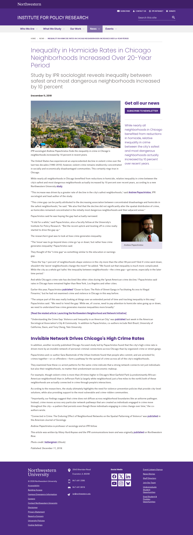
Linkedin (128, 476)
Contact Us (141, 11)
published (67, 289)
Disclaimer (33, 508)
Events (109, 29)
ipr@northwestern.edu (81, 494)
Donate (172, 11)
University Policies (36, 521)
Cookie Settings (35, 525)
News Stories (149, 474)
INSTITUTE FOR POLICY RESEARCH (52, 18)
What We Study (52, 29)
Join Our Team (149, 483)
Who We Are (27, 29)
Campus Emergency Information (42, 494)
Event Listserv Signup (153, 470)
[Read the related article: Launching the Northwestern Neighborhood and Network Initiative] (79, 313)
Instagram (121, 483)
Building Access (35, 490)
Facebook (114, 476)
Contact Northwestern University (42, 503)
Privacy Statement (36, 512)
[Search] (173, 17)
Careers (31, 499)
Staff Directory (149, 478)
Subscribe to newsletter (142, 111)
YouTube (114, 483)
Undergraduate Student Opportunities (150, 489)
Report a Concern (36, 516)
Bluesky (128, 483)
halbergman (51, 442)
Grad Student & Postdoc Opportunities (150, 499)
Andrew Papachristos (140, 192)
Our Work (76, 29)
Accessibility (33, 486)
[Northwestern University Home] (29, 4)
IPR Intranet (157, 11)
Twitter (121, 476)
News (93, 29)
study (59, 186)
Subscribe (125, 11)
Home (33, 39)
